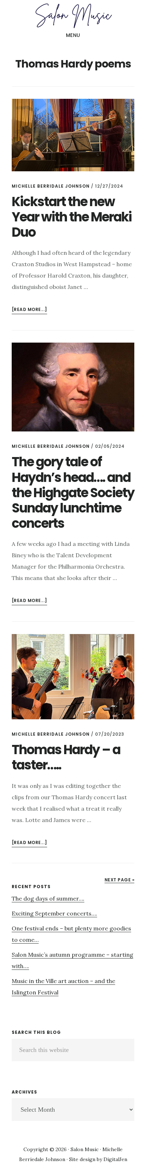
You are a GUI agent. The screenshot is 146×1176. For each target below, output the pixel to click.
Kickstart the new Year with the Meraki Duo (71, 217)
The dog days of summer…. (48, 898)
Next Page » (120, 880)
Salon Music (73, 15)
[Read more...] (29, 310)
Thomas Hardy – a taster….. (66, 757)
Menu (73, 35)
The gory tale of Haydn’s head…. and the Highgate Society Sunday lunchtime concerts (73, 492)
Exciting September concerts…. (54, 913)
